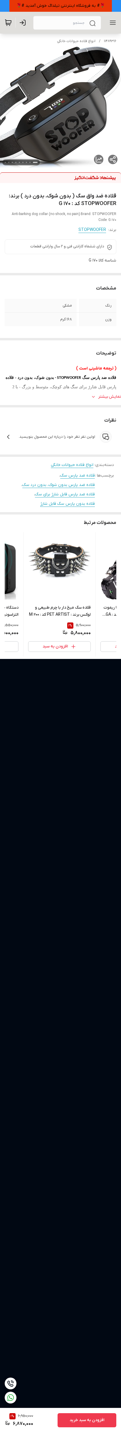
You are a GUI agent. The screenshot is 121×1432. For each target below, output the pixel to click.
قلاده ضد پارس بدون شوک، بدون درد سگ (58, 485)
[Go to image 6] (15, 162)
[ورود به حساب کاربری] (23, 22)
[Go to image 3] (26, 162)
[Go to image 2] (30, 162)
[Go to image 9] (5, 162)
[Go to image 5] (19, 162)
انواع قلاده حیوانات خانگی (76, 41)
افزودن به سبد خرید (87, 1420)
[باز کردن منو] (111, 22)
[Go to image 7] (12, 162)
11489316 (110, 41)
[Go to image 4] (22, 162)
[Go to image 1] (35, 162)
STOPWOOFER (92, 230)
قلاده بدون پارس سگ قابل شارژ (67, 504)
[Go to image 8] (8, 162)
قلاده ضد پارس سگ (77, 475)
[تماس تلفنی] (10, 1383)
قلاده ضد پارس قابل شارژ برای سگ (65, 494)
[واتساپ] (10, 1397)
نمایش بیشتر (109, 396)
